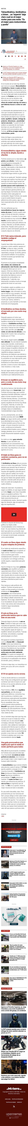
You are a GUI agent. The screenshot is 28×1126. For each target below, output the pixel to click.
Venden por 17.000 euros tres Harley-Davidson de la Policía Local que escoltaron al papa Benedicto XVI (17, 958)
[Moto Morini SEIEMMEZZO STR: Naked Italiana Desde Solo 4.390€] (5, 981)
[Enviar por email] (5, 56)
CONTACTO (19, 1102)
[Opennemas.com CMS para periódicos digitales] (14, 1116)
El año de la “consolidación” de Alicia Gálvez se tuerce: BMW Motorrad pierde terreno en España (18, 852)
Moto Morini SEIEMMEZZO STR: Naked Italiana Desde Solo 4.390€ (18, 979)
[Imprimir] (8, 56)
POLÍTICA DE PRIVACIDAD (17, 1099)
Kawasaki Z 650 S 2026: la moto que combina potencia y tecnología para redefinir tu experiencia (18, 885)
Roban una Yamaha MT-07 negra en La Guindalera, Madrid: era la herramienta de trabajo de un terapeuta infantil (13, 79)
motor (2, 816)
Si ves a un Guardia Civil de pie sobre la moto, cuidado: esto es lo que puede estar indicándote (18, 935)
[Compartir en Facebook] (12, 56)
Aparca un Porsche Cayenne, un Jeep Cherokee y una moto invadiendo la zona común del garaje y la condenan (13, 68)
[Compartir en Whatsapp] (25, 59)
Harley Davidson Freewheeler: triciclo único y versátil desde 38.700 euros (18, 895)
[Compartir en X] (15, 56)
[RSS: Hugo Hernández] (16, 51)
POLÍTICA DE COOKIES (11, 1102)
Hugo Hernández (11, 51)
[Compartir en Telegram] (22, 56)
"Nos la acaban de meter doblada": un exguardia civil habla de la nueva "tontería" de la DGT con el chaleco (18, 947)
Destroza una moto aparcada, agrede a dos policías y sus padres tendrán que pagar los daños (13, 1077)
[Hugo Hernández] (4, 51)
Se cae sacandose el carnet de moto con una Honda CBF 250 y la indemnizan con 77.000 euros (18, 968)
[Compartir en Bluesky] (18, 56)
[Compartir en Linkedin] (25, 56)
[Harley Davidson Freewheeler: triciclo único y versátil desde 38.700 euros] (5, 897)
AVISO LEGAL (8, 1099)
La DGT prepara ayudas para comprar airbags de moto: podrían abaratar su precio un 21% (15, 73)
